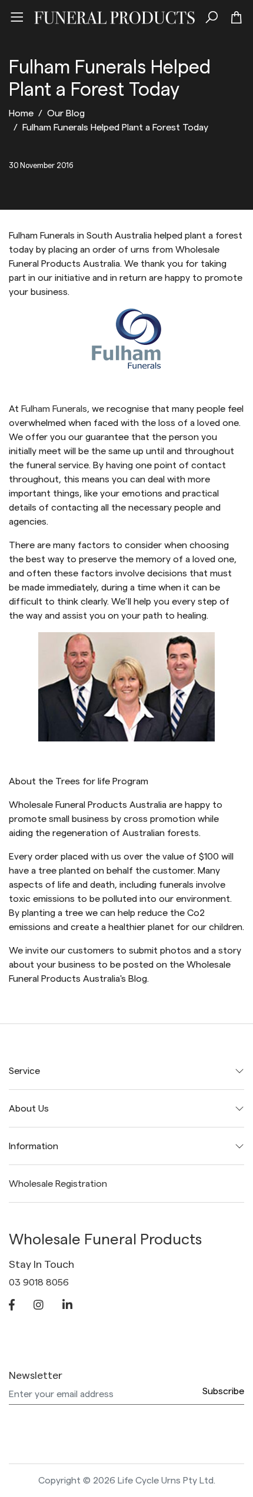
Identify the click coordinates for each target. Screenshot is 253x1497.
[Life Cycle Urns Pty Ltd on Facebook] (12, 1306)
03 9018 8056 (39, 1282)
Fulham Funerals (54, 409)
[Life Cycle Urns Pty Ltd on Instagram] (39, 1306)
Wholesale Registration (58, 1184)
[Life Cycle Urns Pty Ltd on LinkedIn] (67, 1306)
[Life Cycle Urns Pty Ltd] (114, 16)
